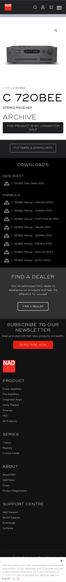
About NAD (9, 474)
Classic (7, 442)
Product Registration (15, 491)
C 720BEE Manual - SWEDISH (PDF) (32, 202)
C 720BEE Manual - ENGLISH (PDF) (32, 252)
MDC (5, 416)
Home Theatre (11, 405)
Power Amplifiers (12, 389)
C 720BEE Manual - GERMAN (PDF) (32, 235)
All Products (10, 421)
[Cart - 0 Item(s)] (51, 7)
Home (6, 88)
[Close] (61, 560)
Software (8, 528)
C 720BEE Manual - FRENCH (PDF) (31, 244)
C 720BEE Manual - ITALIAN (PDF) (31, 227)
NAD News (9, 480)
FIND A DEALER (33, 306)
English (6, 578)
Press (6, 485)
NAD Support (10, 512)
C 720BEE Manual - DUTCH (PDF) (31, 260)
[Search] (35, 7)
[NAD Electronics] (8, 7)
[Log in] (42, 7)
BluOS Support (11, 517)
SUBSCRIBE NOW (33, 344)
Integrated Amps (12, 399)
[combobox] (8, 578)
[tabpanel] (33, 212)
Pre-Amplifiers (11, 394)
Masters (7, 448)
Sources (7, 410)
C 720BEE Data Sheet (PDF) (28, 183)
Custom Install (11, 453)
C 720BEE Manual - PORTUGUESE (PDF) (35, 219)
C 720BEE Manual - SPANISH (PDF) (32, 210)
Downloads (9, 523)
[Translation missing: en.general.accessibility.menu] (59, 7)
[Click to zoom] (56, 30)
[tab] (33, 148)
